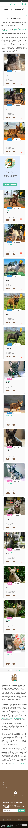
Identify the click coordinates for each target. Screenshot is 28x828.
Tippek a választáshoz (5, 785)
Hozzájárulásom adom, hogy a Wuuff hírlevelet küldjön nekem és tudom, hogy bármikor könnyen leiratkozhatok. (14, 806)
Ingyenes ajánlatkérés (10, 184)
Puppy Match (5, 787)
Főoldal (3, 13)
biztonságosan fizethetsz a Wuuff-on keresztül (12, 718)
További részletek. (9, 826)
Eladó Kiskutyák (9, 13)
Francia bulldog (9, 73)
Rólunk (4, 795)
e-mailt (18, 797)
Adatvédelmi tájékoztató (20, 820)
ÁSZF (15, 819)
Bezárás (24, 824)
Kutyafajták (5, 780)
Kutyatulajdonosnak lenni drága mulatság (11, 747)
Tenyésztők (5, 782)
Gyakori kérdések (18, 782)
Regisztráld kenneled (19, 780)
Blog (4, 796)
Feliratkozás (21, 810)
